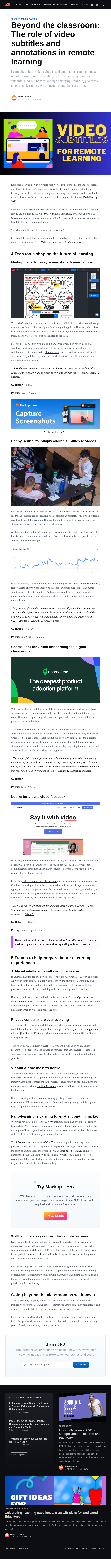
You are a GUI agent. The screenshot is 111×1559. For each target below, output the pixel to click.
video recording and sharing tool (39, 881)
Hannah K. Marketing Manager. (75, 770)
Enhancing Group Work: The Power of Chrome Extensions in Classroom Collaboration (29, 1406)
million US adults (46, 1086)
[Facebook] (92, 4)
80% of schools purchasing (58, 213)
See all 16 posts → (19, 1455)
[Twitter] (97, 4)
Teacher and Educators (24, 19)
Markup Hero (25, 96)
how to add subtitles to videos (83, 583)
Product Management (83, 4)
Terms (84, 1548)
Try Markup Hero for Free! (55, 432)
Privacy (93, 1548)
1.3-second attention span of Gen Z (34, 1142)
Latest (18, 4)
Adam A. (29, 914)
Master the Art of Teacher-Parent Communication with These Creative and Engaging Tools (29, 1424)
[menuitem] (18, 4)
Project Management (55, 4)
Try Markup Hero (72, 1548)
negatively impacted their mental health (36, 1254)
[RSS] (103, 4)
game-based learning (70, 1150)
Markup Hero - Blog (13, 1548)
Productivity (33, 4)
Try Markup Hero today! (55, 1217)
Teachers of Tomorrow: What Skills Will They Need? (28, 1440)
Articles (102, 1548)
